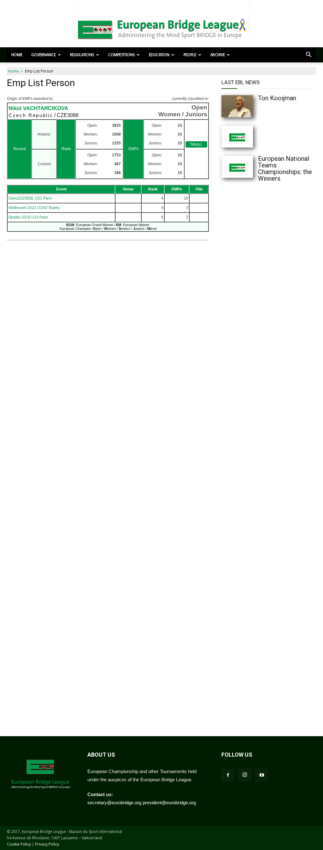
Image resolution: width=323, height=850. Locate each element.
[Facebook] (227, 775)
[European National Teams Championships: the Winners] (249, 167)
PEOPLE (190, 54)
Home (16, 54)
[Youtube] (261, 775)
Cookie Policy (19, 844)
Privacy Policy (47, 844)
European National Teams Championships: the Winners (285, 168)
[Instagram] (244, 775)
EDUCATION (159, 54)
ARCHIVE (217, 54)
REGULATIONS (82, 54)
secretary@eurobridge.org (114, 802)
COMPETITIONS (121, 54)
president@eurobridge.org (169, 802)
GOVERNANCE (43, 54)
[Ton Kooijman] (249, 106)
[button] (308, 55)
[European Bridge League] (161, 28)
